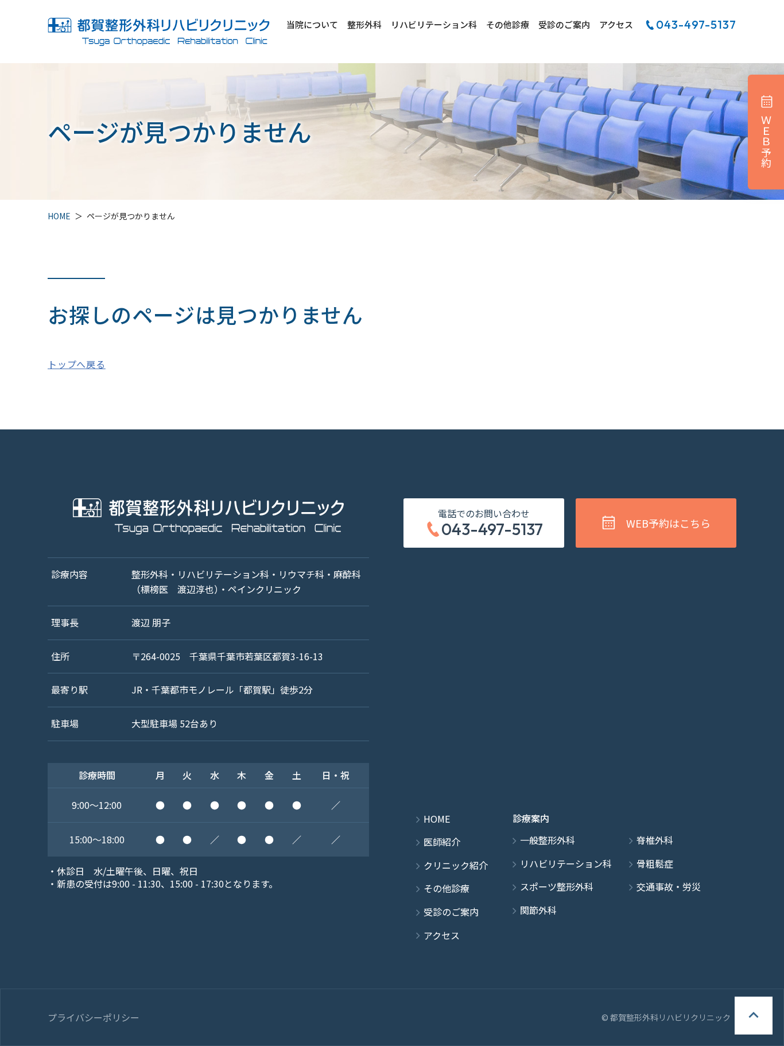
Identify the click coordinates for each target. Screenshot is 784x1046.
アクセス (616, 25)
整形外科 (364, 25)
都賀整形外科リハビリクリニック (159, 31)
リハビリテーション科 (434, 25)
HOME (59, 216)
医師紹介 (442, 842)
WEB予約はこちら (668, 523)
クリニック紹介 (456, 865)
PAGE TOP (754, 1016)
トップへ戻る (77, 364)
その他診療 (507, 25)
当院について (312, 25)
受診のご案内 (564, 25)
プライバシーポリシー (93, 1017)
